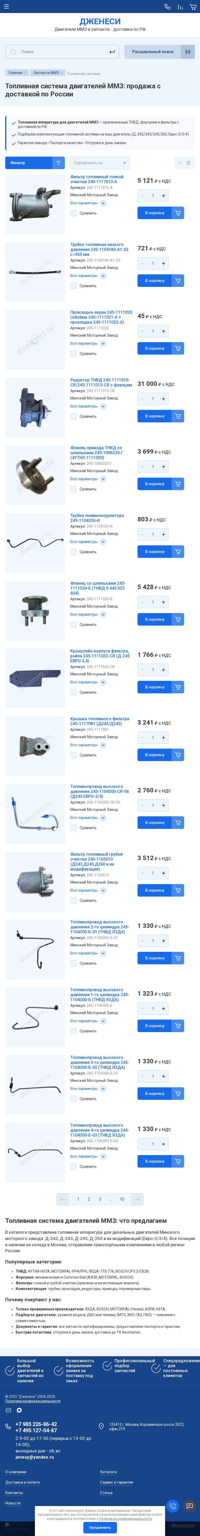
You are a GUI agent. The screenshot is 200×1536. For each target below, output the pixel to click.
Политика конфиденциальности (32, 1401)
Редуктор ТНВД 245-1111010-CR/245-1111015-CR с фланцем (101, 382)
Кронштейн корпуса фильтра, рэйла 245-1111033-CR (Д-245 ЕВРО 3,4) (100, 656)
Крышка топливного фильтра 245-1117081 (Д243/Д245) (99, 721)
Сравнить (88, 213)
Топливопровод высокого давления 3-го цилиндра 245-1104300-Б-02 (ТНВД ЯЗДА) (99, 1062)
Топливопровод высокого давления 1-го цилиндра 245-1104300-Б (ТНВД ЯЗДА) (99, 994)
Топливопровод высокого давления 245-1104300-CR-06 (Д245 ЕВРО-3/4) (99, 791)
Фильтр (17, 163)
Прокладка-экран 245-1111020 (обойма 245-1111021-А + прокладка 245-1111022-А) (101, 317)
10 (122, 1199)
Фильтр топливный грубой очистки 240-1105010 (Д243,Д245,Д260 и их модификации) (96, 862)
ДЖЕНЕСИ (100, 21)
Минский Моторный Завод (94, 195)
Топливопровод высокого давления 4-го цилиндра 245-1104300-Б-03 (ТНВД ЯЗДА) (99, 1130)
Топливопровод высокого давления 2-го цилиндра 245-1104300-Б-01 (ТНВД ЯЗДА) (99, 927)
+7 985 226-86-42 (36, 1424)
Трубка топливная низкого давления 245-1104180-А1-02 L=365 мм (99, 249)
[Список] (188, 163)
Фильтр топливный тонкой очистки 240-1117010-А (96, 179)
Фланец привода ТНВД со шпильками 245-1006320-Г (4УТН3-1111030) (96, 452)
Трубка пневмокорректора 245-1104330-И (97, 518)
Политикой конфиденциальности (125, 1519)
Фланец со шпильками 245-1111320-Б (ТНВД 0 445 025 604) (98, 588)
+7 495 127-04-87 (36, 1430)
